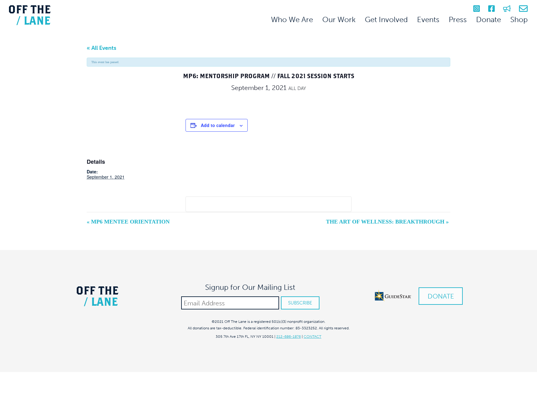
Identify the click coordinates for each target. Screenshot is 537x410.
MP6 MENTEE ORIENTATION (128, 222)
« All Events (101, 48)
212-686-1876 (288, 336)
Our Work (339, 19)
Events (428, 19)
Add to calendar (218, 125)
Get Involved (386, 19)
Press (458, 19)
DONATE (441, 296)
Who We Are (292, 19)
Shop (519, 19)
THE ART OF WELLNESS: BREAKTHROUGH (387, 222)
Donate (488, 19)
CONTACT (312, 336)
